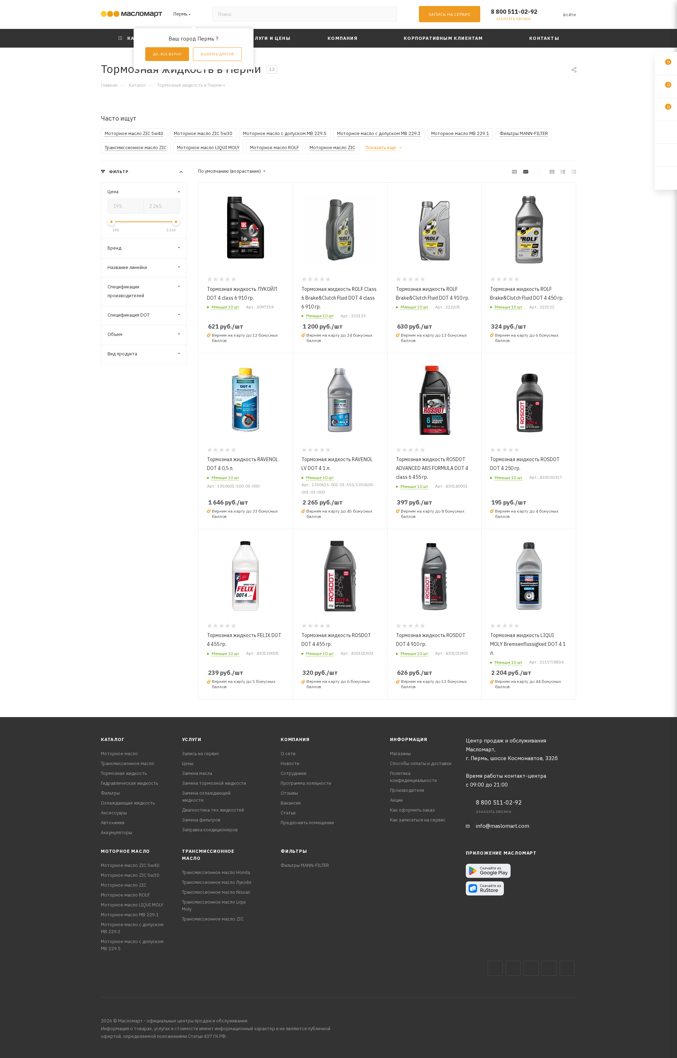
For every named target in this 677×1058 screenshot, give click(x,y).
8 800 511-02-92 (514, 11)
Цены (188, 763)
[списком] (563, 171)
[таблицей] (574, 171)
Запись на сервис (200, 754)
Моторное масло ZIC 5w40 (130, 865)
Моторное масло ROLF (125, 895)
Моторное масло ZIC (123, 885)
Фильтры (110, 793)
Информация (408, 739)
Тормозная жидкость (124, 773)
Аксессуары (114, 813)
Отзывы (289, 793)
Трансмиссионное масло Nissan (216, 892)
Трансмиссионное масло (127, 763)
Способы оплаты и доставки (420, 763)
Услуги (191, 739)
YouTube (549, 968)
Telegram (531, 968)
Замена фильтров (201, 820)
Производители (407, 790)
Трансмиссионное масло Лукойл (216, 882)
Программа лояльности (306, 783)
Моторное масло (119, 754)
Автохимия (112, 823)
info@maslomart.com (502, 825)
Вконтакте (495, 968)
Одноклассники (567, 968)
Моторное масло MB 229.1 (130, 915)
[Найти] (388, 14)
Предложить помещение (307, 823)
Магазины (400, 754)
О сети (288, 754)
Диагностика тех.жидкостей (213, 810)
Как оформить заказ (412, 810)
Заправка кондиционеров (210, 830)
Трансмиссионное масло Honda (216, 872)
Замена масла (197, 773)
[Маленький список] (514, 171)
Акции (396, 800)
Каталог (112, 739)
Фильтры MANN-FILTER (305, 865)
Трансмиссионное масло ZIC (213, 919)
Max (513, 968)
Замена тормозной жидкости (214, 783)
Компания (295, 739)
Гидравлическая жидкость (129, 783)
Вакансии (291, 803)
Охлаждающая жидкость (128, 803)
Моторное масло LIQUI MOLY (132, 905)
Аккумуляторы (116, 833)
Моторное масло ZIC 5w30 (130, 875)
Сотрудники (293, 773)
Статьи (288, 813)
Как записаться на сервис (418, 820)
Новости (290, 763)
